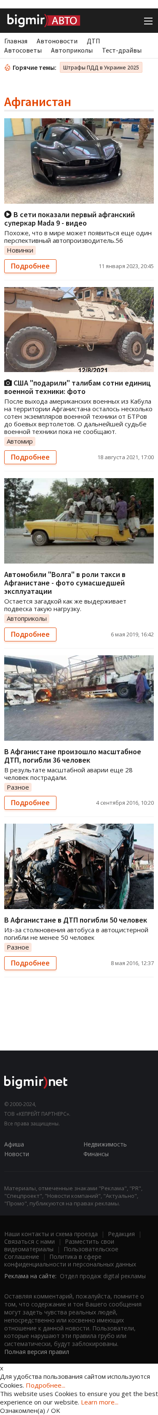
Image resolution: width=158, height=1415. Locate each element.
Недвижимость (105, 1144)
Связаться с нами (29, 1241)
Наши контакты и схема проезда (51, 1234)
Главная (15, 41)
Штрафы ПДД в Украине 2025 (101, 67)
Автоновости (57, 41)
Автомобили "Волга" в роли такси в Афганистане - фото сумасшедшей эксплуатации (65, 582)
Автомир (20, 441)
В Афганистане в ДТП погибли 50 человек (75, 920)
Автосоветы (23, 50)
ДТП (93, 41)
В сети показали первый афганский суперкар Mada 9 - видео (69, 219)
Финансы (96, 1154)
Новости (16, 1154)
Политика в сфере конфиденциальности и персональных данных (70, 1260)
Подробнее (30, 266)
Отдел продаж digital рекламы (103, 1276)
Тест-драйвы (122, 50)
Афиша (14, 1144)
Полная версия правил (36, 1352)
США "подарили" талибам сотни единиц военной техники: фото (77, 387)
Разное (18, 787)
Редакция (121, 1234)
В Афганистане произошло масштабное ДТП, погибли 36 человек (72, 756)
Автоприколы (72, 50)
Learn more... (99, 1402)
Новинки (20, 250)
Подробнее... (45, 1385)
